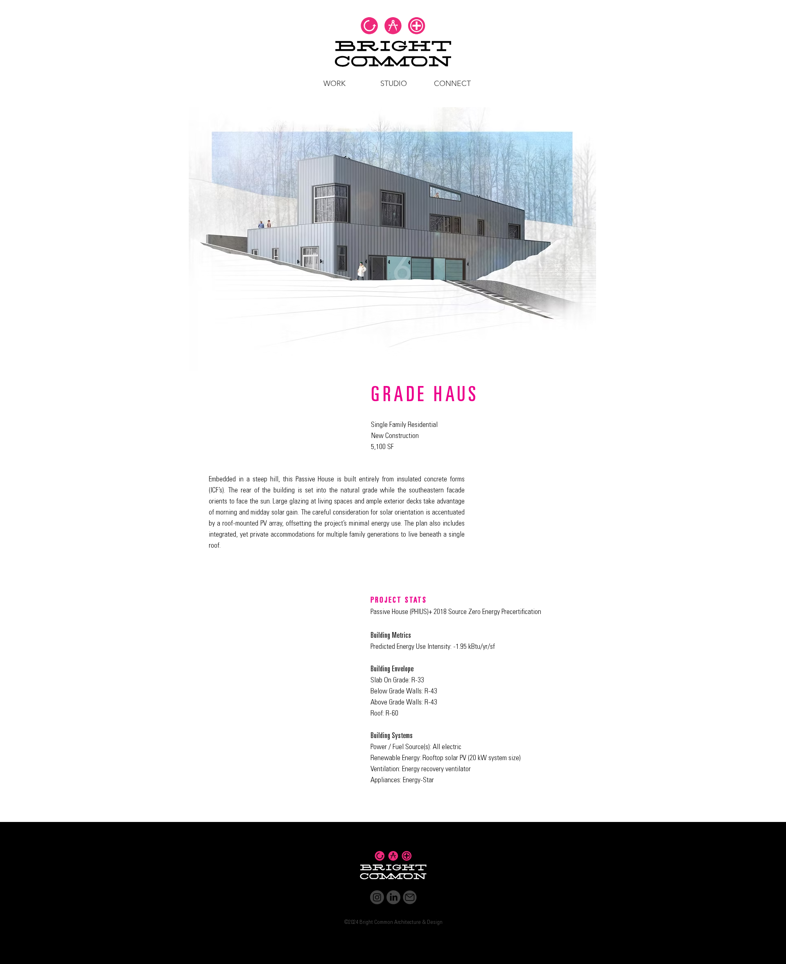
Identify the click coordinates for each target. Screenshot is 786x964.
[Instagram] (377, 897)
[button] (334, 83)
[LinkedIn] (393, 897)
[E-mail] (410, 897)
